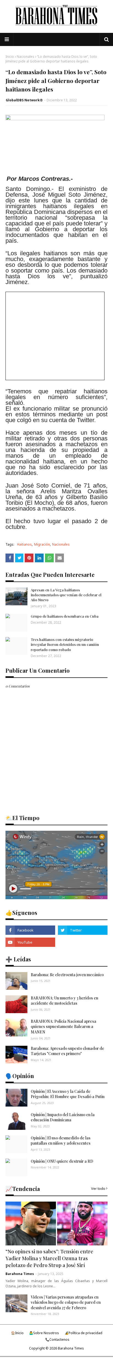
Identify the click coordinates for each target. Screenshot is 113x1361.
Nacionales (25, 56)
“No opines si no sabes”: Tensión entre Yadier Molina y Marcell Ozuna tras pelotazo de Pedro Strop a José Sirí (49, 1258)
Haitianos (24, 544)
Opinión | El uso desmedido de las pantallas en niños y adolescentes (61, 1140)
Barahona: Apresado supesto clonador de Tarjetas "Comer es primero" (67, 1051)
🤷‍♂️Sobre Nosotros (44, 1333)
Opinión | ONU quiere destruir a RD (62, 1161)
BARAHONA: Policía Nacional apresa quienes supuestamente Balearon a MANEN (63, 1027)
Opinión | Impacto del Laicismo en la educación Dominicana (63, 1117)
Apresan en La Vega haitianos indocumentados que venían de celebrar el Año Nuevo (66, 595)
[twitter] (83, 930)
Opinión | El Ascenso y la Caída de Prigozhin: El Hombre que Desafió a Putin (67, 1094)
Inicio (9, 56)
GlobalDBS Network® (24, 100)
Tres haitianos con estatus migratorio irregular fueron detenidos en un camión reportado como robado (65, 644)
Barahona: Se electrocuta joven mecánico (67, 974)
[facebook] (30, 930)
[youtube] (30, 942)
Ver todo (98, 1188)
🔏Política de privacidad (83, 1333)
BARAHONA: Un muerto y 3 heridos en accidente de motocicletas (64, 1000)
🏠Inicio (17, 1333)
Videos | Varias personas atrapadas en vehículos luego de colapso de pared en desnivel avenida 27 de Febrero (66, 1302)
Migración (42, 544)
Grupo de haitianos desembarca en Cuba (64, 616)
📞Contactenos (57, 1339)
